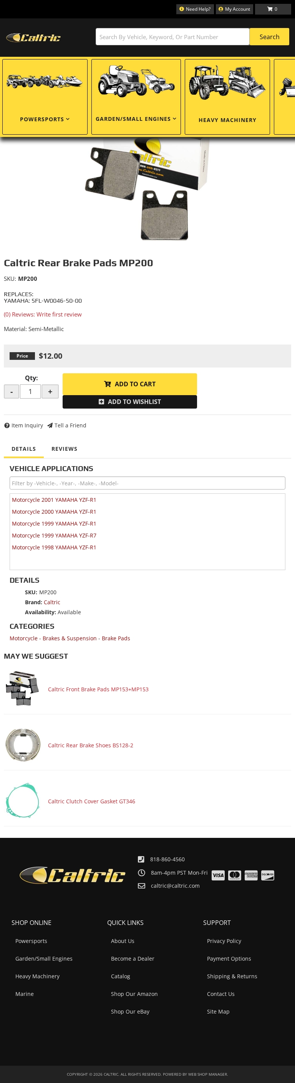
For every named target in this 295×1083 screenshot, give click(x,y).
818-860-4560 (167, 859)
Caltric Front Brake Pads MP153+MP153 (98, 689)
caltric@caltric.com (175, 885)
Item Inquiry (27, 425)
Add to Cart (135, 384)
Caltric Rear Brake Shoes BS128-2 (90, 745)
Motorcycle (24, 638)
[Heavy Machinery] (227, 82)
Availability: (40, 612)
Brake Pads (116, 638)
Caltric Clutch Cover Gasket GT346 (91, 801)
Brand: (33, 602)
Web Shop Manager (207, 1074)
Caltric (52, 602)
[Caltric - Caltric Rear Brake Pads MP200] (147, 178)
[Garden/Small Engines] (136, 81)
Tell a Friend (70, 425)
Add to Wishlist (134, 401)
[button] (192, 36)
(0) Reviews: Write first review (43, 314)
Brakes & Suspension (70, 638)
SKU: (10, 278)
